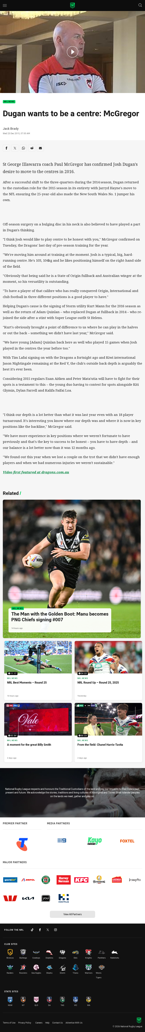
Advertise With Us (74, 1022)
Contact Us (57, 1022)
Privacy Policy (24, 1022)
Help (47, 1022)
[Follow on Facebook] (40, 930)
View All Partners (72, 914)
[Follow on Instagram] (55, 930)
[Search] (140, 5)
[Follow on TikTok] (32, 930)
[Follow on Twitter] (47, 930)
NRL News (9, 102)
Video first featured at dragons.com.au (36, 472)
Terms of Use (9, 1022)
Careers (38, 1022)
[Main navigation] (5, 5)
